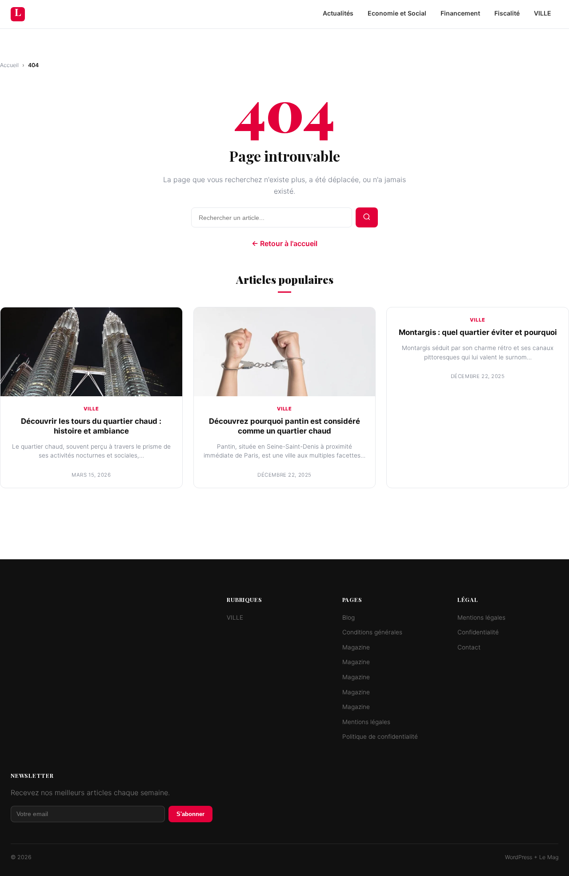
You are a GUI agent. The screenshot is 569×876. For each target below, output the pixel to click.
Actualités (338, 13)
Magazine (356, 647)
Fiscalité (507, 13)
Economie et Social (397, 13)
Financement (460, 13)
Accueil (9, 65)
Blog (348, 617)
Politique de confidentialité (380, 736)
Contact (469, 647)
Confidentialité (478, 632)
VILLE (542, 13)
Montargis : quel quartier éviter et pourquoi (478, 332)
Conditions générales (372, 632)
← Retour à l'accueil (284, 243)
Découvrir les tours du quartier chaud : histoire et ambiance (91, 426)
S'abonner (190, 814)
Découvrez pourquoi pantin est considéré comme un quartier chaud (284, 426)
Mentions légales (366, 721)
